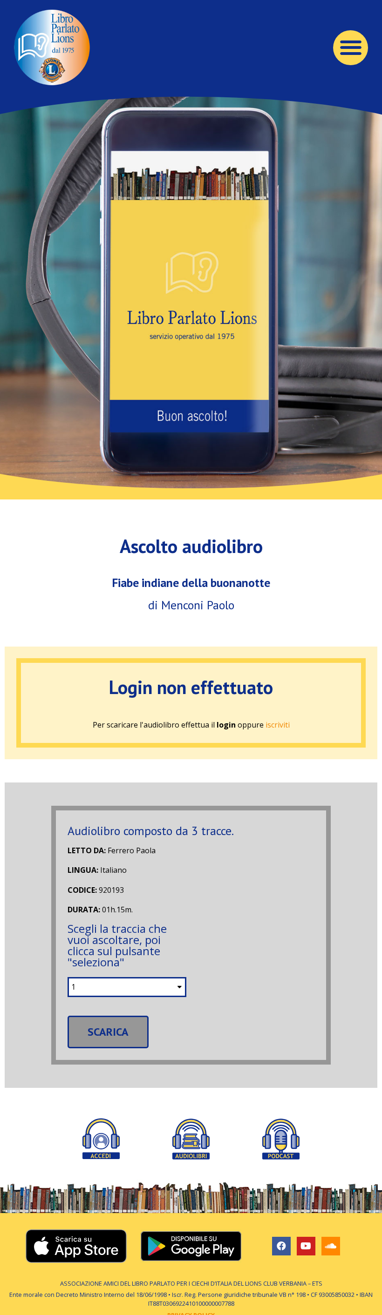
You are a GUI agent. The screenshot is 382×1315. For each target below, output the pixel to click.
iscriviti (278, 725)
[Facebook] (281, 1246)
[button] (350, 47)
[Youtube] (306, 1246)
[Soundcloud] (330, 1246)
